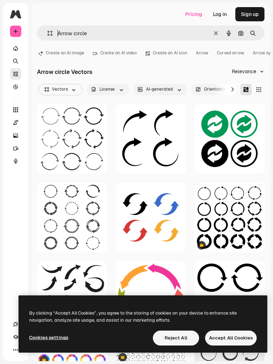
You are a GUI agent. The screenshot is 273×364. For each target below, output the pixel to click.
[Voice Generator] (15, 161)
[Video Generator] (15, 148)
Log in (220, 14)
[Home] (15, 48)
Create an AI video (118, 53)
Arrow (202, 53)
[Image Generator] (15, 135)
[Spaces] (15, 122)
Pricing (193, 14)
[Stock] (15, 74)
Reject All (176, 338)
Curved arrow (230, 53)
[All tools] (15, 110)
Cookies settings (48, 337)
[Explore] (15, 86)
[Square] (258, 89)
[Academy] (15, 337)
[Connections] (15, 324)
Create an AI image (65, 53)
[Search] (15, 61)
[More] (15, 349)
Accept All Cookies (231, 338)
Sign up (250, 14)
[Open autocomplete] (47, 33)
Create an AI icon (170, 53)
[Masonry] (246, 89)
